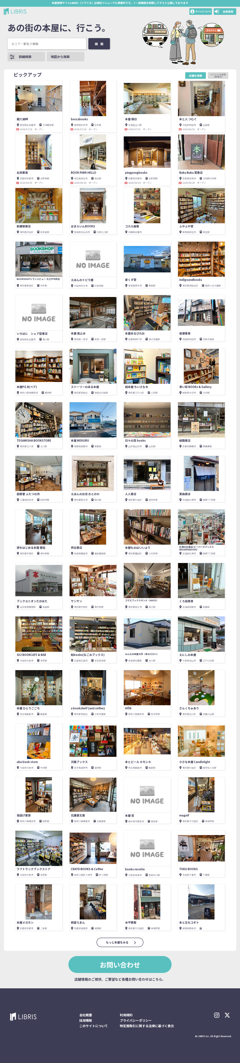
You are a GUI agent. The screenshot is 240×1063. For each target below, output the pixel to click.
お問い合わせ (120, 964)
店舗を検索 (195, 75)
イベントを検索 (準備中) (219, 75)
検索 (100, 43)
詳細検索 (25, 56)
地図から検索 (60, 56)
